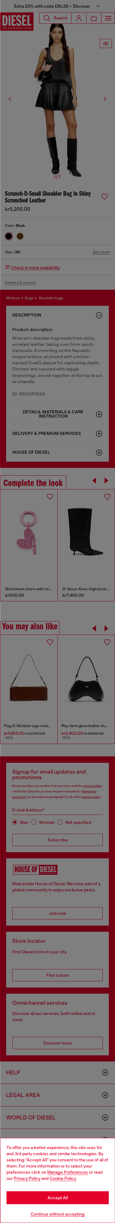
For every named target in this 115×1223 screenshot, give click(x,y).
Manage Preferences (67, 1172)
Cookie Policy (63, 1178)
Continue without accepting (58, 1214)
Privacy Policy (27, 1178)
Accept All (58, 1197)
